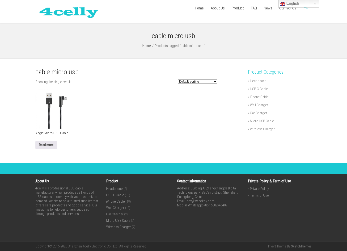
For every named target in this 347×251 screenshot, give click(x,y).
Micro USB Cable (262, 121)
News (268, 8)
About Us (218, 8)
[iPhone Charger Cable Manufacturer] (67, 19)
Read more (46, 145)
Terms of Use (259, 195)
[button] (306, 8)
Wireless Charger (262, 129)
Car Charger (258, 113)
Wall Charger (259, 105)
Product (238, 8)
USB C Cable (259, 89)
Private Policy (259, 189)
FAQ (254, 8)
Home (199, 8)
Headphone (258, 81)
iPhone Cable (259, 97)
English (292, 3)
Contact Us (287, 8)
